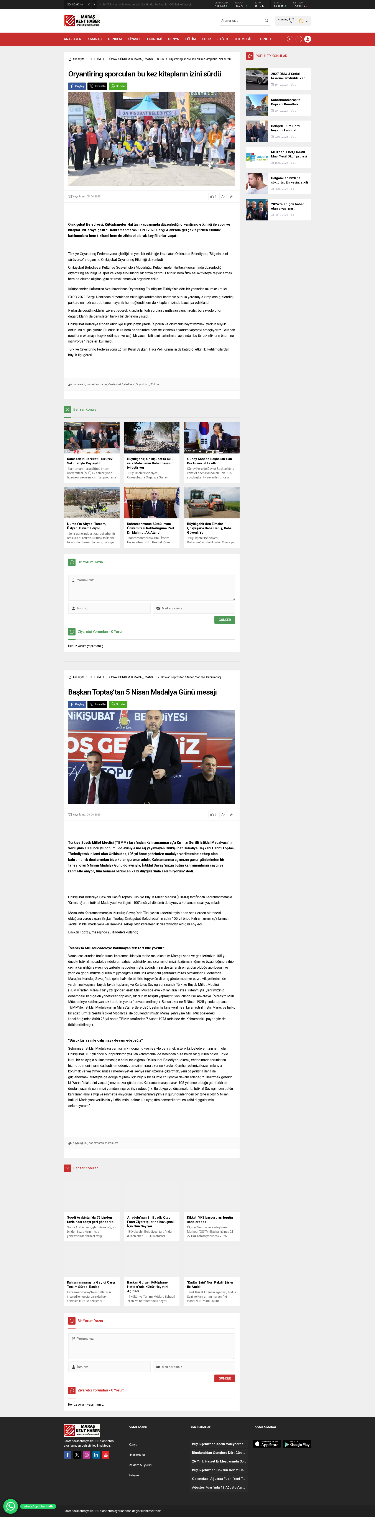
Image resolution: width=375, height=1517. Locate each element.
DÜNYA (112, 59)
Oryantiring (142, 384)
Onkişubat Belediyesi (121, 384)
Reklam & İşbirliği (140, 1465)
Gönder (121, 86)
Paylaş (79, 86)
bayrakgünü (80, 1143)
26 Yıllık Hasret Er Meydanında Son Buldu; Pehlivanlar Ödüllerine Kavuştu (147, 4)
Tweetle (100, 86)
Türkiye (155, 384)
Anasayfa (78, 59)
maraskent (111, 1143)
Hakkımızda (137, 1455)
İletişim (134, 1475)
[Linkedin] (96, 1455)
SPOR (160, 59)
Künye (133, 1444)
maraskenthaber (97, 384)
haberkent (79, 384)
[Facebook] (67, 1455)
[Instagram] (86, 1455)
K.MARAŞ (137, 59)
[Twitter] (77, 1455)
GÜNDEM (124, 59)
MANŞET (150, 59)
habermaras (96, 1143)
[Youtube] (105, 1455)
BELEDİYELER (98, 59)
